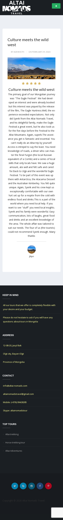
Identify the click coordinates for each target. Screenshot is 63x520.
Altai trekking (11, 434)
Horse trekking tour (15, 442)
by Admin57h (17, 52)
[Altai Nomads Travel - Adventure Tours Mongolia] (17, 7)
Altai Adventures (13, 450)
